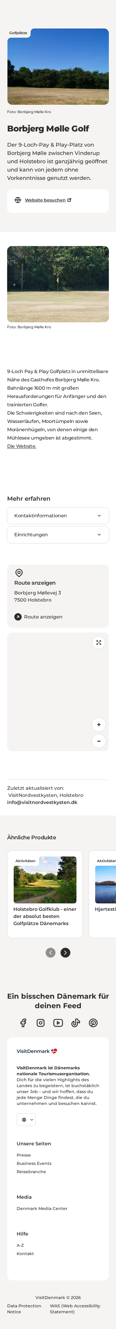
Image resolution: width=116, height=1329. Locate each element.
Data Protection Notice (24, 1308)
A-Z (20, 1245)
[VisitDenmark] (37, 1051)
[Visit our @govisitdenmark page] (75, 1023)
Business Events (34, 1163)
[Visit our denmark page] (23, 1023)
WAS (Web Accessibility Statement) (75, 1308)
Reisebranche (31, 1171)
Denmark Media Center (42, 1208)
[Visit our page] (40, 1023)
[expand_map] (98, 642)
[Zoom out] (99, 741)
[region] (58, 691)
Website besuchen (45, 200)
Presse (24, 1155)
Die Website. (21, 446)
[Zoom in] (99, 724)
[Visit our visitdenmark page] (58, 1023)
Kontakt (25, 1253)
